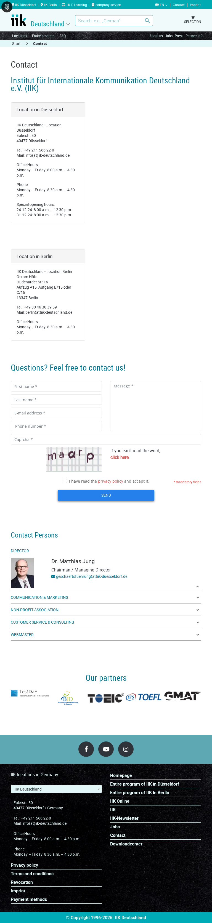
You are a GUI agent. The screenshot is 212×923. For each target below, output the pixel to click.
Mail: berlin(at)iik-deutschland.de (44, 312)
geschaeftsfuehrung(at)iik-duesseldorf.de (91, 576)
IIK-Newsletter (124, 818)
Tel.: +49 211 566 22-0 (35, 150)
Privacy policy (24, 865)
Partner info (194, 35)
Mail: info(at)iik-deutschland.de (43, 155)
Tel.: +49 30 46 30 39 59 (37, 307)
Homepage (121, 775)
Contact (117, 835)
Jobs (169, 35)
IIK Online (119, 801)
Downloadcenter (126, 844)
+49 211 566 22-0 (36, 818)
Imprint (18, 891)
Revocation (22, 882)
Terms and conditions (32, 874)
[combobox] (56, 789)
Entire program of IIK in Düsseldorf (144, 784)
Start (16, 43)
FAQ (63, 35)
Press (179, 35)
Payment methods (29, 899)
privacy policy (110, 481)
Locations (19, 35)
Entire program (43, 35)
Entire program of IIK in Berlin (139, 793)
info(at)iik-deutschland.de (44, 823)
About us (156, 35)
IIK (113, 810)
